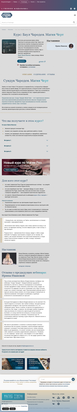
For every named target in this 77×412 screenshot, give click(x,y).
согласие (66, 382)
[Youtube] (58, 397)
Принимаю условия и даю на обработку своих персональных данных (54, 384)
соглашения (55, 382)
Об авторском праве (32, 404)
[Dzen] (69, 397)
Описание (27, 74)
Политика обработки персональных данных (38, 399)
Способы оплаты (31, 397)
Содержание (39, 74)
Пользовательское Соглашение (35, 401)
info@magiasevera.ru (27, 346)
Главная (4, 29)
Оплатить (22, 61)
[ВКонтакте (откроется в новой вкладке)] (71, 8)
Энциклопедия (6, 2)
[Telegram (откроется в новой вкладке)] (74, 8)
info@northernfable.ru (21, 8)
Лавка (15, 2)
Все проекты (41, 2)
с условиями (31, 67)
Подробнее (24, 406)
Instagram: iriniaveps (25, 266)
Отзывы (51, 74)
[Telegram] (63, 397)
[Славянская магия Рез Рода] (13, 369)
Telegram (5, 404)
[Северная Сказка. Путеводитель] (73, 397)
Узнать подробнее (10, 169)
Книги (33, 2)
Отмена (12, 408)
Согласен (5, 408)
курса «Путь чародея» (40, 195)
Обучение (10, 29)
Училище (24, 2)
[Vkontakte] (53, 397)
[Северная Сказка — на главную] (7, 15)
